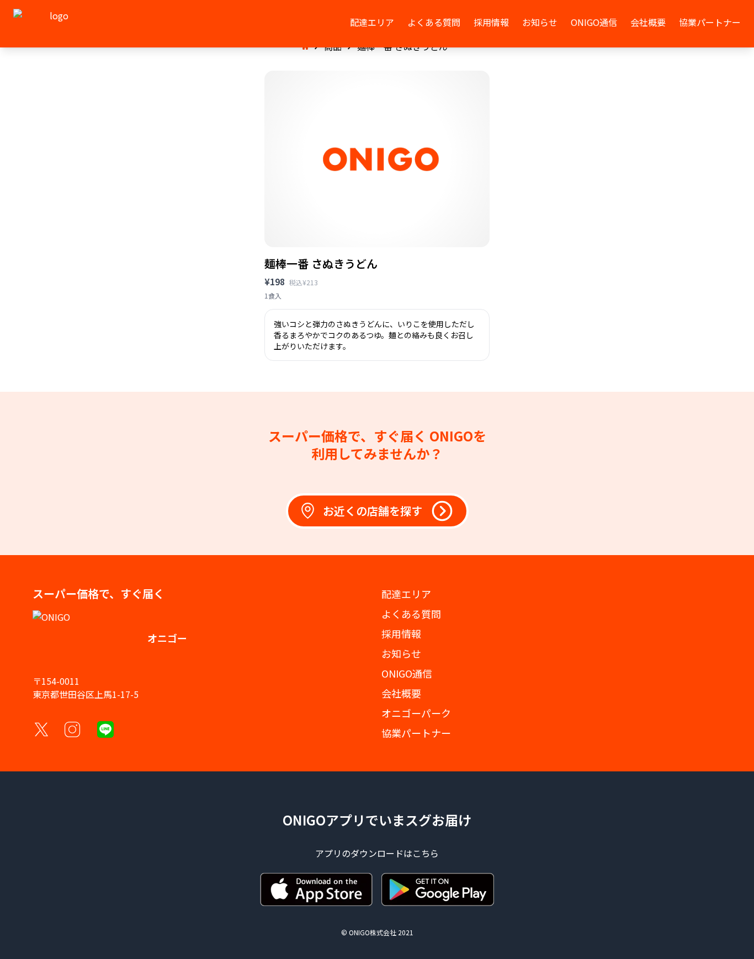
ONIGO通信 (594, 22)
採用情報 (491, 22)
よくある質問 (433, 22)
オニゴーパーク (416, 713)
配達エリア (372, 22)
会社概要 (648, 22)
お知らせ (539, 22)
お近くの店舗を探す (372, 511)
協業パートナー (710, 22)
